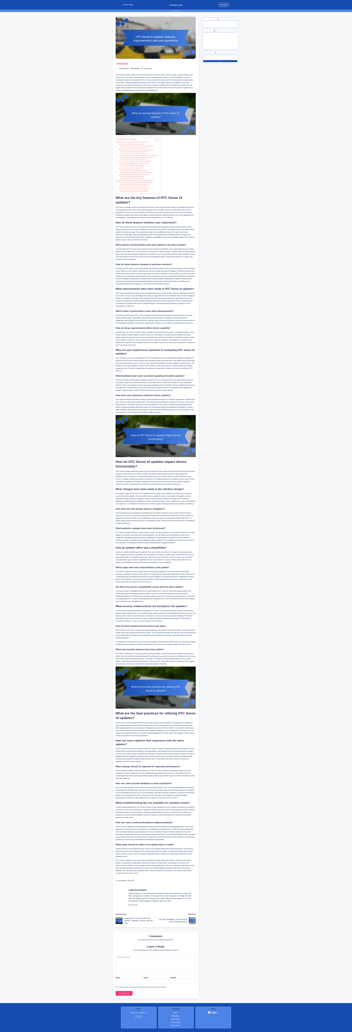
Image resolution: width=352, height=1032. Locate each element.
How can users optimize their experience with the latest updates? (136, 182)
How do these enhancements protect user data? (132, 176)
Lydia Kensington (138, 890)
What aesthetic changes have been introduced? (132, 167)
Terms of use (175, 1025)
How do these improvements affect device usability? (133, 153)
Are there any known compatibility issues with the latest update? (136, 172)
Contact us (173, 10)
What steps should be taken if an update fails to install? (134, 191)
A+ (137, 1017)
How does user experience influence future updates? (134, 159)
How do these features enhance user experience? (132, 144)
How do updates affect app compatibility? (130, 169)
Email (146, 978)
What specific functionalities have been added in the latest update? (137, 146)
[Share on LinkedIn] (214, 1012)
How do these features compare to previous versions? (134, 147)
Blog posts (175, 1016)
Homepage (224, 5)
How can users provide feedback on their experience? (134, 186)
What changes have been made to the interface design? (133, 163)
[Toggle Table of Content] (156, 139)
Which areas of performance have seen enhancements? (134, 151)
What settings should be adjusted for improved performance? (136, 184)
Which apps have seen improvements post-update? (133, 170)
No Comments (148, 68)
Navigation (176, 1009)
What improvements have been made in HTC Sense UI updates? (136, 150)
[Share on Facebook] (209, 1012)
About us (179, 10)
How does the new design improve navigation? (132, 165)
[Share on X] (212, 1012)
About (138, 1009)
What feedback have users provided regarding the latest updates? (137, 157)
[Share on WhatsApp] (217, 1012)
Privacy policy (175, 1022)
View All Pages (128, 5)
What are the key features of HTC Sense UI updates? (132, 142)
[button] (133, 905)
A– (140, 1017)
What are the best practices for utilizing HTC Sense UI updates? (135, 180)
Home (176, 1013)
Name (118, 978)
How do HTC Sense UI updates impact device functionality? (134, 161)
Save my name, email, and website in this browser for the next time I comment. (142, 987)
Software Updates (122, 63)
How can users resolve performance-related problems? (134, 189)
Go (220, 61)
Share (213, 1009)
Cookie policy (175, 1019)
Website (173, 978)
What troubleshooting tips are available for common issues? (134, 188)
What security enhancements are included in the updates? (134, 174)
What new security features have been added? (132, 178)
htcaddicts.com (176, 5)
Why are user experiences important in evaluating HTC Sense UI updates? (138, 155)
